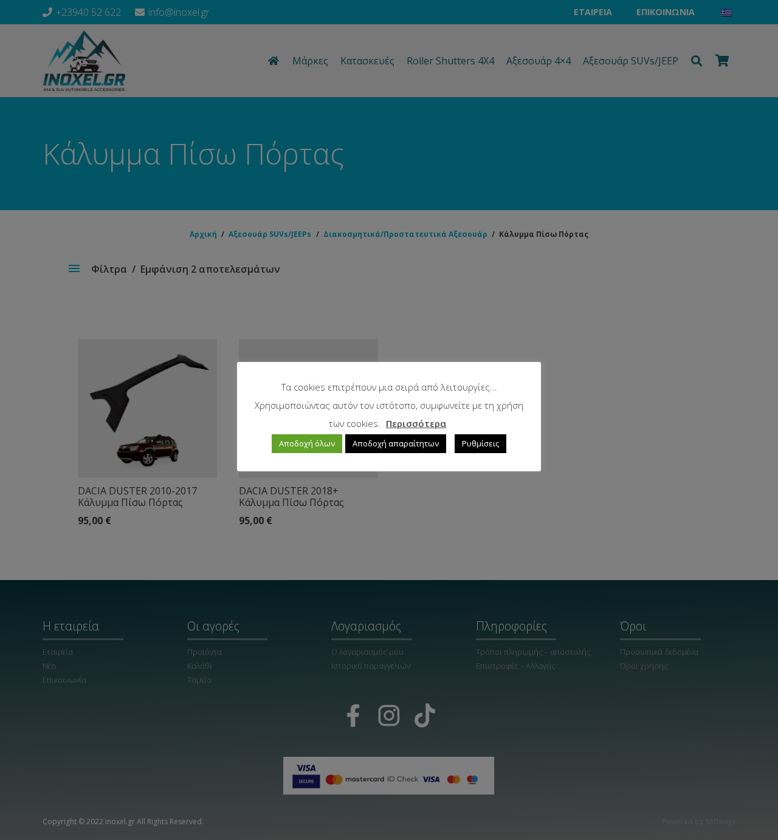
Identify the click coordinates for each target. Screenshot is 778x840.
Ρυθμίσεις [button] (480, 444)
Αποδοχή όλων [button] (307, 444)
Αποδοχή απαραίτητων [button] (396, 444)
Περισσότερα (416, 423)
